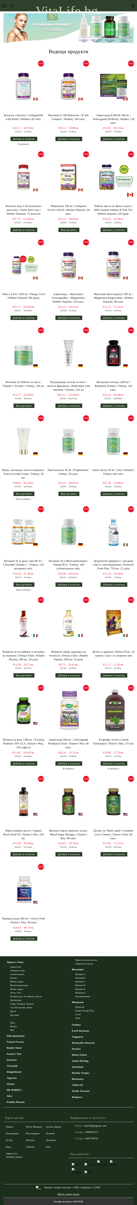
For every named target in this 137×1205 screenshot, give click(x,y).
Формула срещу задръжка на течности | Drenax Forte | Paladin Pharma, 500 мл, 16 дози (68, 655)
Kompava (77, 1097)
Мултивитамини (82, 996)
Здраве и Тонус (15, 962)
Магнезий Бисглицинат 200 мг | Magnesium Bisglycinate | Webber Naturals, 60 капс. (113, 298)
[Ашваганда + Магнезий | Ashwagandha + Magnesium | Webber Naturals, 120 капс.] (68, 265)
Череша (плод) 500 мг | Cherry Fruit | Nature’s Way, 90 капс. (23, 920)
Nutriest (76, 1049)
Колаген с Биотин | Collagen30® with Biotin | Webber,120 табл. (23, 117)
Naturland (77, 1067)
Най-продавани (15, 1036)
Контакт (30, 1140)
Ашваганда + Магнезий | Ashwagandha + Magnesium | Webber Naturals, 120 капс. (68, 298)
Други (13, 1011)
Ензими (13, 978)
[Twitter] (82, 1145)
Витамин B (80, 978)
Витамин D (80, 985)
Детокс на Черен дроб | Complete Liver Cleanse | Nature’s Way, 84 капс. (113, 834)
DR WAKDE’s (14, 1090)
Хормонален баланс (84, 964)
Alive (9, 1096)
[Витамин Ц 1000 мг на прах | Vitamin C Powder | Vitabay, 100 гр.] (23, 353)
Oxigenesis (77, 1037)
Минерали (78, 1002)
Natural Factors (15, 1042)
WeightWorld (14, 1072)
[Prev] (5, 29)
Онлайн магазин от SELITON (68, 1201)
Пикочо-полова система (86, 960)
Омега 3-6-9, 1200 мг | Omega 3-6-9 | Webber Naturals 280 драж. (23, 296)
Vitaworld (12, 1066)
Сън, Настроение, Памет (21, 1007)
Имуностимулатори (19, 985)
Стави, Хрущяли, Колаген (22, 1004)
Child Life (77, 1085)
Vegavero (12, 1078)
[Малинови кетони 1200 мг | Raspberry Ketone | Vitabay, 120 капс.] (113, 353)
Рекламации (12, 1133)
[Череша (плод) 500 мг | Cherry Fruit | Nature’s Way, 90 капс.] (23, 889)
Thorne (11, 1084)
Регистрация (32, 1133)
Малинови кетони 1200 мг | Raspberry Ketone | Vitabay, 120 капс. (113, 386)
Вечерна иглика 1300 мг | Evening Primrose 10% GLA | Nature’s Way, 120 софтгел (23, 743)
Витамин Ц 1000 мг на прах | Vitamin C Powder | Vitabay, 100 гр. (24, 384)
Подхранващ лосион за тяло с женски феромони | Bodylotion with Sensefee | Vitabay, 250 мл (68, 386)
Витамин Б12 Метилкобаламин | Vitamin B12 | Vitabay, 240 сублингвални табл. (68, 565)
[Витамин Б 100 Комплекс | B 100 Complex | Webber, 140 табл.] (68, 86)
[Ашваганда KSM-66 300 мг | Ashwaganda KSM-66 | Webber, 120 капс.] (113, 86)
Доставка (51, 1140)
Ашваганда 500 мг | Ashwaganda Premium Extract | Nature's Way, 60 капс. (68, 743)
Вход (8, 1147)
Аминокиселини (17, 970)
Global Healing (80, 1061)
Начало (9, 1127)
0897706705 (91, 1138)
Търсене (30, 1147)
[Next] (131, 29)
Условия (50, 1133)
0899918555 (91, 1132)
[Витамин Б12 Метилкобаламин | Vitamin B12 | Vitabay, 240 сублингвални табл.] (68, 532)
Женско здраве (17, 981)
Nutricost (12, 1060)
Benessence (78, 1079)
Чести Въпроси (34, 1127)
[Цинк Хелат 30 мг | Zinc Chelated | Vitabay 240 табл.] (113, 441)
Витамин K (80, 993)
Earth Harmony (80, 1031)
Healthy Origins (80, 1073)
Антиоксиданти (17, 974)
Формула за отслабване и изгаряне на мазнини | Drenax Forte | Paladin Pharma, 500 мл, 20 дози (23, 655)
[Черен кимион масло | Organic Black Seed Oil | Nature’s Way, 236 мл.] (23, 802)
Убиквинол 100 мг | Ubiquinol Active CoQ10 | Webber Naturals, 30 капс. (68, 210)
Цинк (12, 1023)
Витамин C (80, 981)
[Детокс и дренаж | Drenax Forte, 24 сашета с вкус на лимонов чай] (113, 623)
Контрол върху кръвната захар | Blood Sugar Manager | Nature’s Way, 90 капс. (68, 834)
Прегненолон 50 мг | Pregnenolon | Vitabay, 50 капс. (68, 472)
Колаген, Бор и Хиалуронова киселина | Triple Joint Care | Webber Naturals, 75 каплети (23, 210)
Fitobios (76, 1025)
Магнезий (79, 1007)
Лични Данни (53, 1127)
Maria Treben (79, 1055)
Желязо (13, 1026)
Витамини (77, 969)
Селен (78, 1014)
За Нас (9, 1140)
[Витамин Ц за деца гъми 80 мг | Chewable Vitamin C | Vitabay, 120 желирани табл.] (23, 532)
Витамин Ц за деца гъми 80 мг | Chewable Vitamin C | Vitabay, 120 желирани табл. (23, 565)
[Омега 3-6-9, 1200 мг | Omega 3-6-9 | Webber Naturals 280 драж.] (23, 265)
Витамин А (80, 974)
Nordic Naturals (80, 1091)
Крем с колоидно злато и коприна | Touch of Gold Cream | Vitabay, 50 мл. (23, 474)
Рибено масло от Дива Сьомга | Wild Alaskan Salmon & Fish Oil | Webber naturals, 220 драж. (113, 210)
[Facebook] (74, 1145)
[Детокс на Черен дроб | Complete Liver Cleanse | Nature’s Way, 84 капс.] (113, 802)
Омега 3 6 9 (15, 993)
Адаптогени (15, 967)
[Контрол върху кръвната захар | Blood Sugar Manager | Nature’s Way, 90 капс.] (68, 802)
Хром (78, 1018)
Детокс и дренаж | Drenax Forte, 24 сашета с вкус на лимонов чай (113, 653)
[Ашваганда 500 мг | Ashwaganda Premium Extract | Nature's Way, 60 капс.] (68, 711)
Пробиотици (15, 1000)
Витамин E (80, 989)
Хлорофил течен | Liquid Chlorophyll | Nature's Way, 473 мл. (113, 741)
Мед (12, 1030)
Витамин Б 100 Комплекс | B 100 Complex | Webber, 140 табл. (68, 117)
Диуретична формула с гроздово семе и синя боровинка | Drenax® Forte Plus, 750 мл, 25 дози (113, 565)
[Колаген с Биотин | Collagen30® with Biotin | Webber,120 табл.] (23, 86)
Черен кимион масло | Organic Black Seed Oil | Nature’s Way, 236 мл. (23, 834)
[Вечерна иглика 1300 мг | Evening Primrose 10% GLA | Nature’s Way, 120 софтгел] (23, 711)
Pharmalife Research (83, 1043)
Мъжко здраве (16, 989)
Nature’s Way (14, 1054)
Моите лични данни (68, 1194)
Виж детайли (69, 230)
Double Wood (14, 1048)
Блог (48, 1147)
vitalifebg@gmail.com (94, 1126)
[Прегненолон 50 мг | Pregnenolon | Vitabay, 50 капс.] (68, 441)
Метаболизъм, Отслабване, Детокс (26, 996)
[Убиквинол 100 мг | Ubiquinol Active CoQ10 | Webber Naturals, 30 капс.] (68, 177)
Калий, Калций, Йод (84, 1011)
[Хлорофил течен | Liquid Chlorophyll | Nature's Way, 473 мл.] (113, 711)
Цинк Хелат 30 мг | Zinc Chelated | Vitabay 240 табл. (113, 472)
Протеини (14, 1015)
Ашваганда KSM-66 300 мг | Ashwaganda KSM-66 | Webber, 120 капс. (113, 119)
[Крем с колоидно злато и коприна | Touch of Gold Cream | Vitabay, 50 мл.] (23, 441)
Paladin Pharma (16, 1102)
